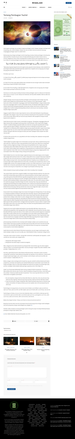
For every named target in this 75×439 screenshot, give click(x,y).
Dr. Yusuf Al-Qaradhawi (40, 407)
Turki (42, 424)
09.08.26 (61, 70)
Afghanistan (32, 404)
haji (46, 409)
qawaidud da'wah (36, 419)
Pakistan (44, 416)
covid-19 (31, 407)
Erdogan (30, 409)
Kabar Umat (62, 72)
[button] (26, 352)
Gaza (35, 409)
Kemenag (30, 413)
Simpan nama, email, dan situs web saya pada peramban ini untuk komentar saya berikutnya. (26, 385)
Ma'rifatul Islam (43, 413)
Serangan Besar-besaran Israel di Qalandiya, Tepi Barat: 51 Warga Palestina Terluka (65, 50)
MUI (30, 416)
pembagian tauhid (7, 330)
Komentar (9, 366)
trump (33, 424)
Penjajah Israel (38, 418)
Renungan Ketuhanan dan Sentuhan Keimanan (11, 350)
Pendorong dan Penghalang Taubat (43, 350)
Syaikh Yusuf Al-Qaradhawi (35, 422)
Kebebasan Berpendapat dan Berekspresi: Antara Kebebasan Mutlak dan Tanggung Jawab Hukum (65, 67)
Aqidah (8, 347)
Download (42, 7)
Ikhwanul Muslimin (43, 410)
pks (29, 419)
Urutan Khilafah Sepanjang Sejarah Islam (63, 417)
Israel (43, 412)
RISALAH (37, 3)
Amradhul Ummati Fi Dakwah (64, 409)
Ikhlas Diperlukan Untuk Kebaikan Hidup (27, 350)
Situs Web (37, 380)
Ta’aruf (23, 7)
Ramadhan (44, 419)
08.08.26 (61, 62)
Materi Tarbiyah (33, 7)
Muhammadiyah (44, 415)
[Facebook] (4, 3)
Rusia (29, 421)
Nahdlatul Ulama (36, 416)
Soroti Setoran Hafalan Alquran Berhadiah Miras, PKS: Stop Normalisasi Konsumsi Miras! (65, 75)
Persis (44, 418)
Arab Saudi (31, 406)
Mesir (37, 415)
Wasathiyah (12, 347)
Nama (8, 380)
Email (22, 380)
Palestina (31, 418)
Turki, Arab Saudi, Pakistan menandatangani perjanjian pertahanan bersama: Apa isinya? (65, 59)
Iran (39, 412)
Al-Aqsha (38, 404)
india (32, 412)
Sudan (40, 421)
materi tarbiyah (31, 415)
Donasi (49, 7)
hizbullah (35, 410)
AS (45, 406)
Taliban (44, 422)
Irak (35, 412)
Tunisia (37, 424)
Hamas (29, 410)
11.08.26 (61, 78)
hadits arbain (40, 409)
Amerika (44, 404)
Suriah (45, 421)
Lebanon (36, 413)
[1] (31, 305)
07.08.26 (61, 53)
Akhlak (25, 347)
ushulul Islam (34, 425)
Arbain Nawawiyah (39, 406)
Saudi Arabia (34, 421)
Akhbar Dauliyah (63, 47)
